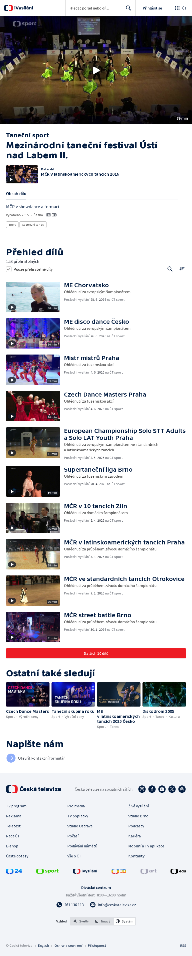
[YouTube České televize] (162, 789)
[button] (96, 70)
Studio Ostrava (79, 825)
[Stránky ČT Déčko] (119, 872)
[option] (81, 921)
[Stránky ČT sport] (47, 872)
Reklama (13, 815)
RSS (183, 945)
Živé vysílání (138, 805)
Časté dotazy (17, 855)
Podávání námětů (82, 845)
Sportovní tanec (33, 224)
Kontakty (136, 855)
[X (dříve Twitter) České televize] (172, 789)
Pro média (76, 805)
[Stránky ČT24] (14, 872)
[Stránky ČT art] (148, 872)
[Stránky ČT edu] (178, 872)
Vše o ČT (74, 855)
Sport (12, 224)
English (43, 945)
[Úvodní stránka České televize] (34, 789)
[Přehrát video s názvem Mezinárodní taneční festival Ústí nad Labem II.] (96, 70)
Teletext (13, 825)
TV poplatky (77, 815)
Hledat (129, 8)
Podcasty (136, 825)
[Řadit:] (182, 268)
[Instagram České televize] (142, 789)
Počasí (72, 835)
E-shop (12, 845)
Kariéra (134, 835)
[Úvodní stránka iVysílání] (23, 8)
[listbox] (103, 921)
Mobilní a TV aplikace (146, 845)
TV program (16, 805)
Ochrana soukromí (68, 945)
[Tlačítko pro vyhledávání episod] (170, 269)
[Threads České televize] (182, 789)
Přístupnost (97, 945)
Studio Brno (138, 815)
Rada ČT (13, 835)
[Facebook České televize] (152, 789)
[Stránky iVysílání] (85, 872)
